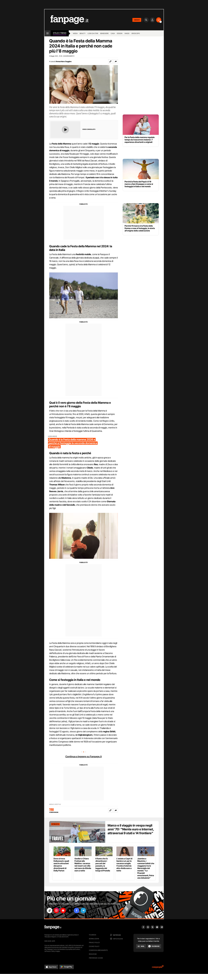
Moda (75, 33)
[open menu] (47, 33)
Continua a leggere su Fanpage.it (83, 756)
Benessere (104, 33)
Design (119, 33)
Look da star (93, 33)
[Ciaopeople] (158, 967)
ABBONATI (137, 20)
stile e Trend (59, 33)
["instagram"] (56, 910)
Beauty (82, 33)
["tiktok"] (49, 910)
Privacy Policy (94, 942)
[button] (116, 61)
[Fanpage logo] (66, 19)
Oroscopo (135, 33)
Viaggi (126, 33)
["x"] (70, 910)
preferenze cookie (96, 958)
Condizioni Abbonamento (98, 950)
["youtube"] (63, 910)
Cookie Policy (94, 946)
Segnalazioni (94, 939)
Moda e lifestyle (55, 804)
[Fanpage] (52, 927)
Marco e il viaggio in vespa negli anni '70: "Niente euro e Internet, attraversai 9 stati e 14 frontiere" (131, 829)
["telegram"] (83, 910)
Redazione (93, 954)
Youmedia (92, 935)
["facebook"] (76, 910)
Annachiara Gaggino (64, 61)
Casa (113, 33)
